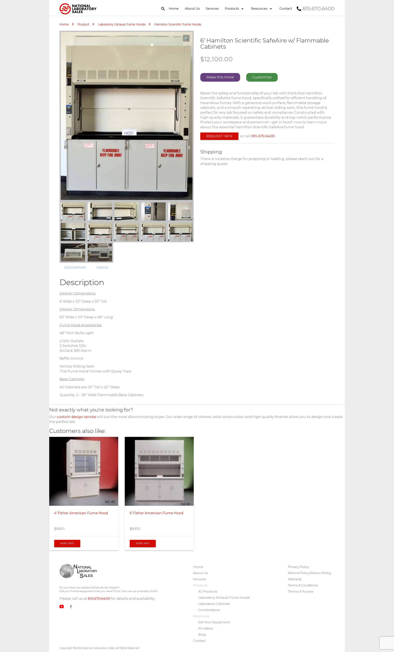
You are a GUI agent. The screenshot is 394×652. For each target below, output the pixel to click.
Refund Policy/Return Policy (309, 573)
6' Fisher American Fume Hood (156, 513)
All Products (207, 591)
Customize (261, 77)
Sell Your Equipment (214, 622)
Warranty (295, 579)
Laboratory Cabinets (214, 604)
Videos (102, 267)
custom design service (76, 417)
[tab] (75, 268)
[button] (186, 38)
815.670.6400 (99, 598)
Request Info (219, 136)
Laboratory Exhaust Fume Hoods (121, 24)
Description (75, 267)
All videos (205, 628)
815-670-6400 (263, 136)
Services (212, 8)
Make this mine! (220, 77)
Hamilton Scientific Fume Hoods (177, 24)
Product (83, 24)
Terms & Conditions (303, 585)
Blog (202, 634)
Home (174, 8)
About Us (192, 8)
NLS (78, 571)
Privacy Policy (298, 567)
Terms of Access (300, 591)
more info (67, 543)
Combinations (209, 610)
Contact (285, 8)
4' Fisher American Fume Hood (81, 513)
